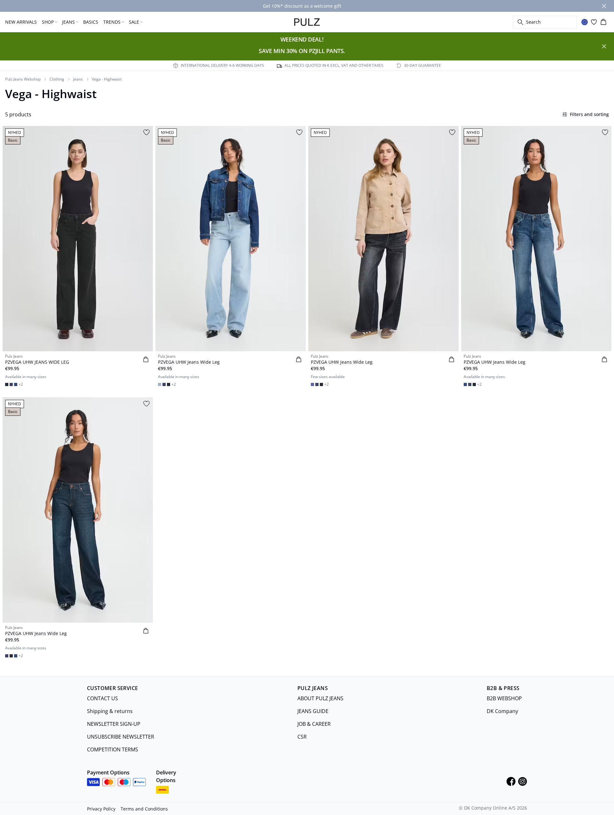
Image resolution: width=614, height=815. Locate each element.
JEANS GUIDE (312, 711)
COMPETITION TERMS (112, 749)
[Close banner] (604, 6)
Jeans (78, 79)
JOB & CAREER (314, 723)
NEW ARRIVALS (21, 22)
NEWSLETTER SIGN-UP (113, 723)
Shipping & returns (110, 711)
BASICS (90, 22)
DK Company (502, 711)
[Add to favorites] (146, 132)
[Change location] (584, 22)
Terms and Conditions (144, 809)
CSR (302, 736)
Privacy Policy (101, 809)
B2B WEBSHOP (504, 698)
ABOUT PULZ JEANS (320, 698)
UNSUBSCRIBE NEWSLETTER (120, 736)
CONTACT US (102, 698)
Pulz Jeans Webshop (23, 79)
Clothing (57, 79)
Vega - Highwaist (107, 79)
